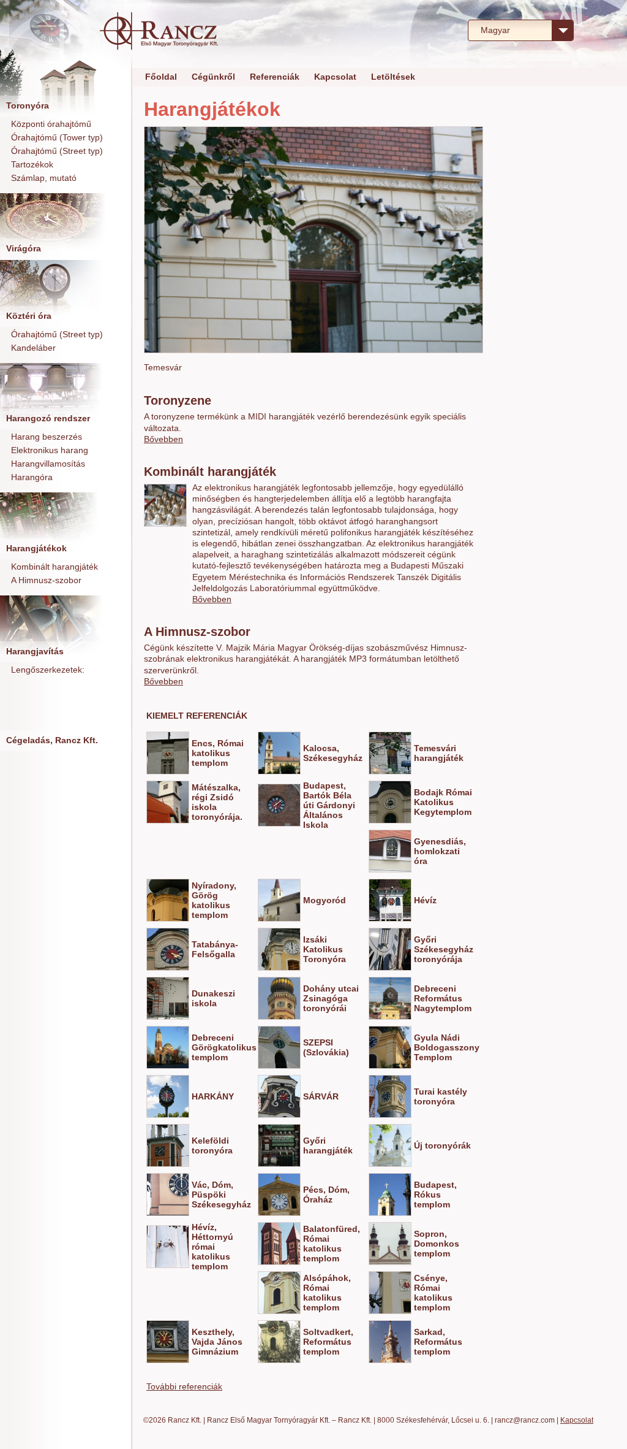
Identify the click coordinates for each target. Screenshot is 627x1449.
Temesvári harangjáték (439, 753)
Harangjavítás (35, 651)
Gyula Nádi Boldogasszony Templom (446, 1047)
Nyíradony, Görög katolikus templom (214, 900)
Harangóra (32, 477)
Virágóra (23, 248)
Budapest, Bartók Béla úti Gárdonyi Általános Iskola (329, 805)
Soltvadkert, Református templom (328, 1341)
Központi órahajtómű (51, 124)
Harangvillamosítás (48, 463)
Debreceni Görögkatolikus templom (224, 1047)
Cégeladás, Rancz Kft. (52, 740)
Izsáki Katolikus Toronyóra (324, 949)
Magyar (495, 30)
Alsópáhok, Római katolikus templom (327, 1292)
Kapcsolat (335, 77)
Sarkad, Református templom (438, 1341)
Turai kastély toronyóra (440, 1096)
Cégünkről (213, 77)
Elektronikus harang (49, 450)
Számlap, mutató (44, 178)
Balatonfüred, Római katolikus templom (331, 1243)
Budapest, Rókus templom (435, 1194)
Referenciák (274, 77)
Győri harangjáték (328, 1145)
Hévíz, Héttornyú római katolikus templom (212, 1246)
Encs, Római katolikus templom (218, 753)
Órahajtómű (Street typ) (57, 151)
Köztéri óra (28, 316)
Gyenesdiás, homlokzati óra (440, 851)
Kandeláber (33, 348)
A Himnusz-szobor (46, 580)
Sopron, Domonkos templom (436, 1243)
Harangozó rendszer (48, 418)
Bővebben (163, 439)
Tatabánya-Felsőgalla (215, 949)
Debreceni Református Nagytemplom (442, 998)
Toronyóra (27, 105)
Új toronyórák (442, 1145)
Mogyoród (324, 900)
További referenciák (184, 1386)
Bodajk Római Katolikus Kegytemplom (443, 802)
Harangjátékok (36, 548)
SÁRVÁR (321, 1096)
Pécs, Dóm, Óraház (326, 1194)
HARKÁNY (213, 1096)
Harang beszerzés (46, 437)
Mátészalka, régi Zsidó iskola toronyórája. (217, 802)
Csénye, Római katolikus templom (433, 1292)
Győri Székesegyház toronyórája (443, 949)
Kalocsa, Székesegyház (332, 753)
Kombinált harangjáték (54, 567)
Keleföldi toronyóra (212, 1145)
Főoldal (161, 77)
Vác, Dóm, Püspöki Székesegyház (221, 1194)
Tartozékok (32, 164)
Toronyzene (177, 400)
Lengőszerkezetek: (47, 670)
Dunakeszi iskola (213, 998)
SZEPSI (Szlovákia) (326, 1047)
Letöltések (393, 77)
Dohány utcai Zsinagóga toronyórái (331, 998)
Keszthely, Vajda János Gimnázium (217, 1341)
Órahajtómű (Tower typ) (57, 137)
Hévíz (425, 900)
